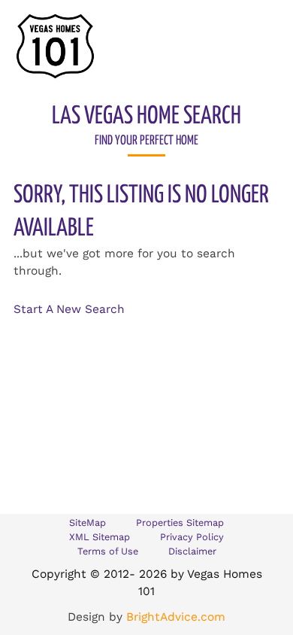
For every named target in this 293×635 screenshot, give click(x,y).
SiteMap (87, 522)
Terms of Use (107, 551)
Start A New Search (69, 309)
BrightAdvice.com (175, 617)
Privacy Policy (192, 536)
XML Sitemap (99, 536)
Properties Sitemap (180, 522)
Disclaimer (192, 551)
